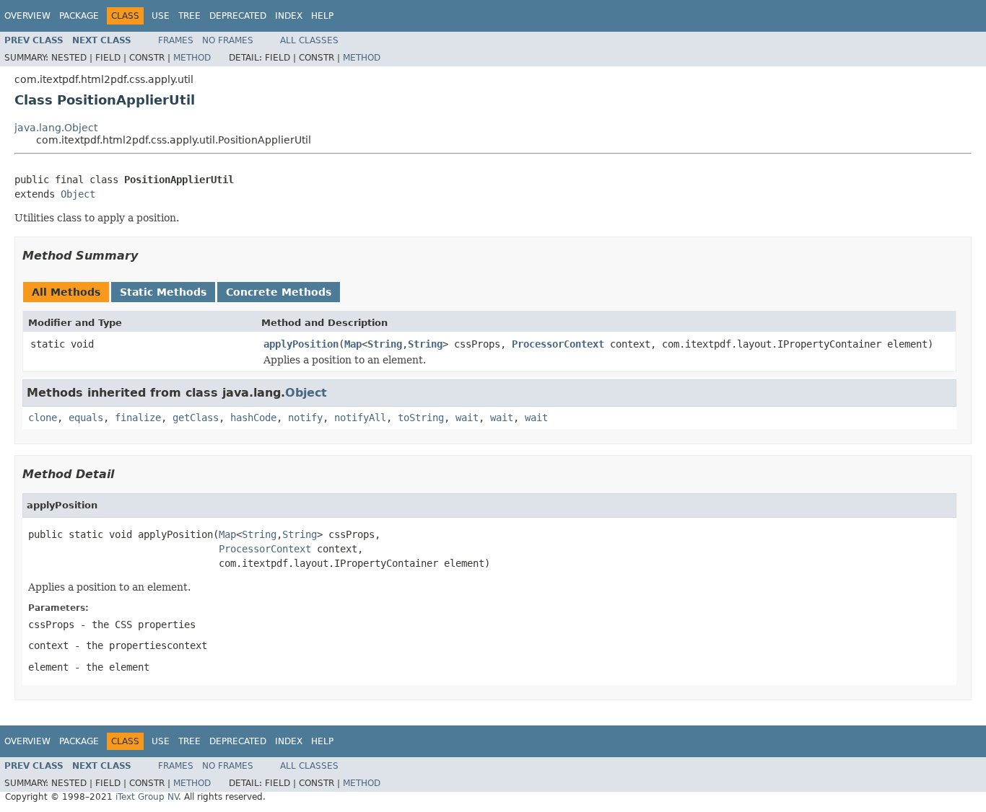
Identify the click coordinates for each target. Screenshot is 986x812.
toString (421, 417)
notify (305, 417)
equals (86, 417)
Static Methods (163, 292)
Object (78, 194)
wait (467, 417)
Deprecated (237, 16)
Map (353, 344)
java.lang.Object (55, 127)
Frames (175, 40)
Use (161, 16)
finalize (138, 417)
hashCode (253, 417)
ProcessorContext (558, 344)
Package (79, 16)
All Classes (309, 40)
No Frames (227, 40)
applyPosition (301, 344)
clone (42, 417)
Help (322, 16)
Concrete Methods (278, 292)
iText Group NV (146, 797)
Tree (189, 16)
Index (288, 16)
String (384, 344)
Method (192, 58)
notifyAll (360, 417)
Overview (27, 16)
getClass (196, 417)
